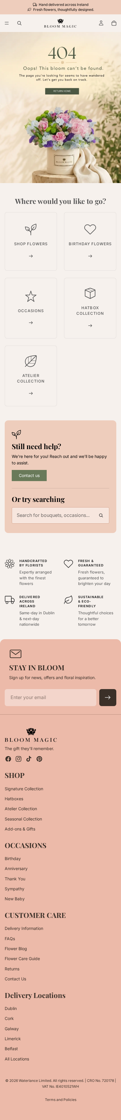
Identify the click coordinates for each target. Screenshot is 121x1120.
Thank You (15, 878)
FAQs (10, 938)
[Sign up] (107, 697)
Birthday (13, 858)
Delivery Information (24, 928)
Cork (9, 1018)
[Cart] (113, 23)
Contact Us (15, 978)
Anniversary (16, 868)
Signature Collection (24, 788)
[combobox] (60, 515)
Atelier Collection (21, 808)
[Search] (19, 23)
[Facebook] (8, 758)
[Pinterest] (39, 758)
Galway (12, 1028)
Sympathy (14, 888)
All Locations (17, 1058)
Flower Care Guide (22, 958)
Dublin (11, 1008)
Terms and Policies (60, 1099)
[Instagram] (18, 758)
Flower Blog (16, 948)
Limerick (13, 1038)
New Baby (15, 898)
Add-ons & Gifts (20, 828)
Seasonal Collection (23, 818)
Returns (12, 968)
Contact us (29, 475)
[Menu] (7, 23)
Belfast (11, 1048)
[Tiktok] (28, 758)
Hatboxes (14, 798)
